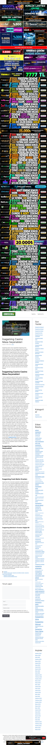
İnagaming (37, 358)
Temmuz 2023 (38, 700)
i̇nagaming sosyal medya (38, 557)
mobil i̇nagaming (39, 591)
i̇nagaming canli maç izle (39, 458)
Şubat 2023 (38, 710)
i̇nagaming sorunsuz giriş (39, 554)
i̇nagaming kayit (38, 515)
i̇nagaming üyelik (39, 586)
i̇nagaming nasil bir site (39, 529)
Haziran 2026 (38, 653)
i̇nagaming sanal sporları (38, 545)
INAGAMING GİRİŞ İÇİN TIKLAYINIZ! (23, 47)
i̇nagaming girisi (38, 487)
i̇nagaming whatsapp (38, 567)
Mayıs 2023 (38, 704)
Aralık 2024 (37, 667)
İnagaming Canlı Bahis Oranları (18, 572)
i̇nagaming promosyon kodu (39, 543)
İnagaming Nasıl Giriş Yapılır (39, 627)
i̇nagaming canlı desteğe (38, 462)
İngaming (33, 314)
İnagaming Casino (39, 614)
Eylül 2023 (37, 696)
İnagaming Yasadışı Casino (9, 575)
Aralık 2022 (37, 713)
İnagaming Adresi (39, 331)
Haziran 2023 (38, 702)
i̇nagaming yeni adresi (39, 576)
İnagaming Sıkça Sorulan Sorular (38, 633)
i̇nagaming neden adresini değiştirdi (38, 532)
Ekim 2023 (37, 694)
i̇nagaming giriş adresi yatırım (39, 496)
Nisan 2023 (38, 706)
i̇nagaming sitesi (39, 551)
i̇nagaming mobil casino (38, 528)
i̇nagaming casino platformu (38, 469)
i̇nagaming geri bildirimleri (39, 481)
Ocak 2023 (37, 711)
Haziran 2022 (38, 725)
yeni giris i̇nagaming (38, 598)
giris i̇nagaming (39, 441)
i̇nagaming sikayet (38, 547)
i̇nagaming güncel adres (39, 501)
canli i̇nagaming (37, 436)
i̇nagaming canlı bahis (39, 459)
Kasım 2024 (38, 669)
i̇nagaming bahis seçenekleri (38, 453)
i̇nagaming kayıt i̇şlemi (38, 517)
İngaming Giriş (41, 314)
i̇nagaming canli (39, 455)
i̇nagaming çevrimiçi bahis (39, 580)
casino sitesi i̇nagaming (38, 438)
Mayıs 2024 (38, 680)
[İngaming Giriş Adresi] (8, 314)
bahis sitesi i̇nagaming (37, 434)
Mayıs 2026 (38, 655)
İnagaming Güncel (39, 329)
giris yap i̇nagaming (38, 444)
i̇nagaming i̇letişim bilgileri (38, 511)
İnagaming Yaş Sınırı (39, 384)
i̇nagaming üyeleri (38, 584)
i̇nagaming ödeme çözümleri (39, 583)
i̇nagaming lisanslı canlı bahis (39, 525)
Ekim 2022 (37, 717)
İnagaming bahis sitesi (8, 572)
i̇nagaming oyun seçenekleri (38, 536)
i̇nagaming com (39, 476)
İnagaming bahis (38, 603)
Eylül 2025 (37, 657)
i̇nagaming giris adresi (39, 483)
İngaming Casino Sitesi (39, 641)
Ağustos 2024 (38, 674)
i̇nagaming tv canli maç (39, 560)
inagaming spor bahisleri (39, 449)
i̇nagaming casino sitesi (39, 474)
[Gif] (23, 130)
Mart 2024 (37, 684)
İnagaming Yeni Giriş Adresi (39, 639)
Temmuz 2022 (38, 723)
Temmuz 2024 (38, 676)
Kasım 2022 (38, 715)
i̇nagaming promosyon (38, 540)
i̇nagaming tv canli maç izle (39, 562)
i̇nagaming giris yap (39, 494)
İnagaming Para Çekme (39, 630)
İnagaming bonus (39, 609)
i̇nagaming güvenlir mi (38, 507)
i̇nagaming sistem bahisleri (39, 550)
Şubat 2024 (38, 686)
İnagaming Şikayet (39, 327)
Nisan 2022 (37, 729)
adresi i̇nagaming (38, 431)
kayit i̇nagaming (39, 589)
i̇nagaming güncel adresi (39, 504)
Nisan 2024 (38, 682)
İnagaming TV (38, 635)
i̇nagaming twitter (39, 564)
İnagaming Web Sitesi (39, 637)
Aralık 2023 (37, 690)
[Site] (23, 79)
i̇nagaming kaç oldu (39, 519)
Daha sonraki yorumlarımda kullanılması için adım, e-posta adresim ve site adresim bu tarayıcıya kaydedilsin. (16, 611)
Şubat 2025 (38, 663)
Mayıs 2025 (38, 661)
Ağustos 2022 (38, 721)
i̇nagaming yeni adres (38, 573)
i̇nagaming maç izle (39, 526)
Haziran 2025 (38, 659)
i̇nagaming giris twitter (39, 491)
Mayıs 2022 (38, 727)
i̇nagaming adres (39, 451)
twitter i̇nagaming (39, 592)
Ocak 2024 (37, 688)
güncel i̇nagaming (38, 446)
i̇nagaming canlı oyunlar (39, 464)
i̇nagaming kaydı (37, 514)
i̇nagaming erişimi (37, 478)
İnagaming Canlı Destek (39, 613)
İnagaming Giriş (38, 333)
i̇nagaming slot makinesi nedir (39, 553)
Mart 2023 (37, 708)
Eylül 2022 (37, 719)
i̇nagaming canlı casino (39, 461)
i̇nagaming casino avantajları (39, 465)
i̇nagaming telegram (39, 558)
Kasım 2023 (38, 692)
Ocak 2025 (37, 665)
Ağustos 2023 (38, 698)
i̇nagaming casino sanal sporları (39, 471)
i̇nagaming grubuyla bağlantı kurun (39, 498)
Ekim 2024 (37, 671)
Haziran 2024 (38, 678)
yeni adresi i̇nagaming (37, 595)
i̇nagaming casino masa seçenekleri (38, 467)
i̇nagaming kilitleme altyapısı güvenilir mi (39, 522)
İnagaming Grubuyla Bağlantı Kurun (10, 576)
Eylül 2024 (37, 672)
